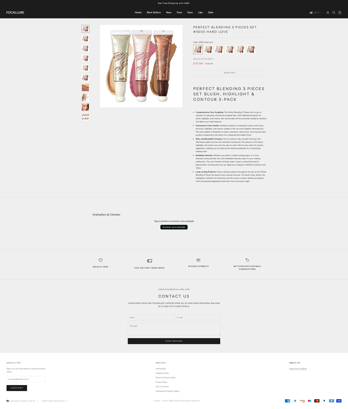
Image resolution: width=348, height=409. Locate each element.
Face (179, 12)
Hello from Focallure (298, 368)
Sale (210, 12)
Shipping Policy (162, 373)
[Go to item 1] (85, 29)
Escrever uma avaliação (174, 227)
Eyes (190, 12)
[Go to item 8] (85, 97)
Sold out (230, 73)
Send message (174, 341)
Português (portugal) (54, 401)
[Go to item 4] (85, 58)
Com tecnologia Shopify (187, 401)
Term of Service (162, 386)
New (168, 12)
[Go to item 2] (85, 38)
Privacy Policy (161, 382)
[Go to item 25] (85, 117)
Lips (200, 12)
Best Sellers (154, 12)
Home (138, 12)
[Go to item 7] (85, 87)
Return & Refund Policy (165, 377)
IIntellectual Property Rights (167, 391)
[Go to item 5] (85, 68)
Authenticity (161, 368)
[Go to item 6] (85, 78)
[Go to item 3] (85, 48)
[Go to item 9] (85, 107)
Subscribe (16, 388)
